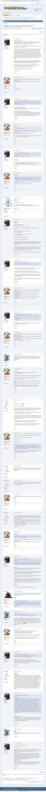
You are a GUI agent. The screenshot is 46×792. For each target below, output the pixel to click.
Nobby (6, 591)
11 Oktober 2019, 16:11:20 (17, 197)
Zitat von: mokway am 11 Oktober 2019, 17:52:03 (22, 262)
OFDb (6, 23)
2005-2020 (25, 791)
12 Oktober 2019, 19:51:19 (17, 433)
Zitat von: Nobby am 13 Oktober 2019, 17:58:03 (22, 613)
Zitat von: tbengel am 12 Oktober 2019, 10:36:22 (22, 558)
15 (18, 34)
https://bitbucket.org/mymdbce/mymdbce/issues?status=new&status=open (27, 635)
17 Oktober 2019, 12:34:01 (17, 671)
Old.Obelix (7, 197)
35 (3, 35)
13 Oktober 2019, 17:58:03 (17, 591)
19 (23, 34)
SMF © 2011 (8, 788)
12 (14, 774)
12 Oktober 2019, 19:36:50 (17, 399)
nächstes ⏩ (40, 28)
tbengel (6, 77)
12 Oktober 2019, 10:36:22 (17, 368)
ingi (6, 354)
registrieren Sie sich (35, 0)
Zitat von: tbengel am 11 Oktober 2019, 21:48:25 (22, 314)
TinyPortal (24, 788)
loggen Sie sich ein (26, 0)
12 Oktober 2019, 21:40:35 (17, 494)
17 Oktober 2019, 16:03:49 (17, 743)
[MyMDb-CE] (4, 90)
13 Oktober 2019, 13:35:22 (17, 531)
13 (16, 34)
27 (33, 34)
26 (32, 34)
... (4, 35)
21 (25, 34)
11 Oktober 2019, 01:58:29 (17, 98)
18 (22, 34)
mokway (7, 39)
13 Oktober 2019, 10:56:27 (17, 512)
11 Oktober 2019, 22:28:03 (17, 332)
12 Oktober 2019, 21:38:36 (17, 480)
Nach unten (5, 34)
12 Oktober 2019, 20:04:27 (17, 466)
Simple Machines (12, 788)
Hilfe (27, 788)
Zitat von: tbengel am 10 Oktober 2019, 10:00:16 (22, 100)
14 (17, 34)
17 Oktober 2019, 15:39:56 (17, 693)
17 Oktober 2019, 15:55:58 (17, 729)
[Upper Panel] (41, 17)
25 (30, 34)
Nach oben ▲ (42, 788)
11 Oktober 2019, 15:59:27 (17, 172)
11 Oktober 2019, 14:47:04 (17, 150)
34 (41, 34)
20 (24, 34)
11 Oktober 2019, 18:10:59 (17, 260)
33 (40, 34)
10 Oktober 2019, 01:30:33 (17, 38)
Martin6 (7, 480)
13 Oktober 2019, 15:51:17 (17, 556)
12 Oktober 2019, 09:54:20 (17, 354)
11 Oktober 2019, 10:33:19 (17, 123)
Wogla (6, 671)
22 (26, 34)
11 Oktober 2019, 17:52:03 (17, 219)
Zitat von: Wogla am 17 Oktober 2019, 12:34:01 (22, 695)
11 (13, 34)
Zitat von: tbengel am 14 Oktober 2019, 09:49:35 (22, 654)
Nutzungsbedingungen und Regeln (34, 788)
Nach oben (5, 774)
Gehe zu (27, 781)
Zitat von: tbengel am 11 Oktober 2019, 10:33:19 (22, 152)
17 (20, 34)
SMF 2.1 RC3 (4, 788)
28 (34, 34)
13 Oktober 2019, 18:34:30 (17, 611)
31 (37, 774)
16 (19, 34)
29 (35, 34)
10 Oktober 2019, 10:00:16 (17, 77)
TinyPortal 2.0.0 (21, 791)
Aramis (6, 400)
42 (5, 35)
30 (36, 34)
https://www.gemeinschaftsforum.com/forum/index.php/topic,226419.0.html (27, 375)
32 (39, 34)
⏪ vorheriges (34, 28)
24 (29, 34)
